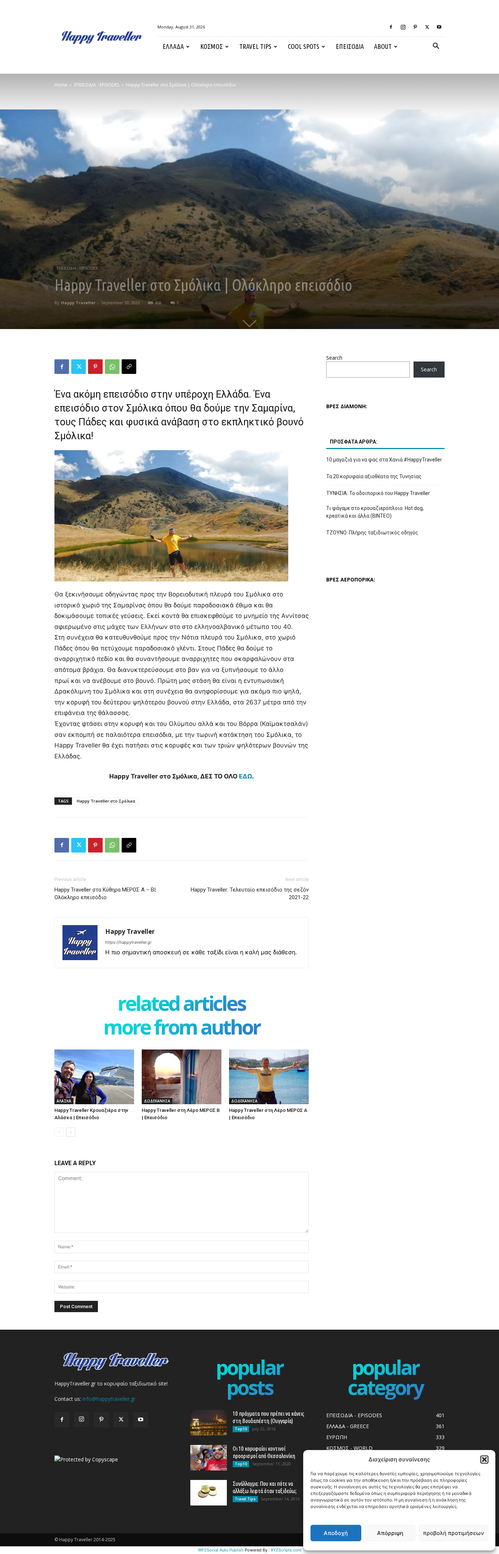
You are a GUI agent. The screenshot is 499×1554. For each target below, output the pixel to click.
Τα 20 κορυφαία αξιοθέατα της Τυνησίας (374, 476)
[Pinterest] (415, 27)
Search (334, 357)
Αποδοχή (336, 1533)
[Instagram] (402, 27)
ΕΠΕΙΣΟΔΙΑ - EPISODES (96, 85)
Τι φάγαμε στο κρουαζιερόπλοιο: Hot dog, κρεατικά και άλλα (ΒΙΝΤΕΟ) (375, 512)
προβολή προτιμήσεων (453, 1533)
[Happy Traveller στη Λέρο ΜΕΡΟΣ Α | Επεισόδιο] (269, 1076)
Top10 (241, 1428)
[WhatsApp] (112, 366)
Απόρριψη (390, 1533)
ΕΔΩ (245, 776)
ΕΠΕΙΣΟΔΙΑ (350, 46)
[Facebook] (390, 27)
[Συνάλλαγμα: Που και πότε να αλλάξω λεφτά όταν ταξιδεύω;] (208, 1492)
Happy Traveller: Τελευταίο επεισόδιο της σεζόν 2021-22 (250, 893)
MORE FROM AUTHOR (181, 1028)
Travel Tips (255, 46)
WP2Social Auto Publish (221, 1550)
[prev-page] (59, 1132)
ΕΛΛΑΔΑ (173, 46)
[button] (484, 1459)
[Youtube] (439, 27)
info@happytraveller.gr (109, 1398)
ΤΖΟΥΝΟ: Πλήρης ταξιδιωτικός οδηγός (372, 533)
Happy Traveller (78, 302)
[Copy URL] (129, 366)
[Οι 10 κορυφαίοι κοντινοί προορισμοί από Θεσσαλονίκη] (208, 1457)
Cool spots (303, 46)
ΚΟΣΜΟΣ (211, 46)
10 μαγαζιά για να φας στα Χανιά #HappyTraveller (384, 460)
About (383, 46)
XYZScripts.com (286, 1550)
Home (60, 85)
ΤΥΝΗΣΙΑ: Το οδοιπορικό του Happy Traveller (378, 493)
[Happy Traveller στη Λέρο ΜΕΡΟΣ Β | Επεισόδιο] (181, 1076)
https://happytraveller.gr (128, 942)
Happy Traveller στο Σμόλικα (106, 801)
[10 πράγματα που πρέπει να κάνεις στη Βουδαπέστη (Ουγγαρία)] (208, 1422)
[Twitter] (427, 27)
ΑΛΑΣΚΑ (64, 1100)
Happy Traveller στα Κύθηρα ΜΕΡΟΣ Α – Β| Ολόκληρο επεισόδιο (105, 893)
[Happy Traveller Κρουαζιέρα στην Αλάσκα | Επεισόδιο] (94, 1076)
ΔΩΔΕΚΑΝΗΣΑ (157, 1100)
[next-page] (70, 1132)
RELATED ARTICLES (181, 1005)
